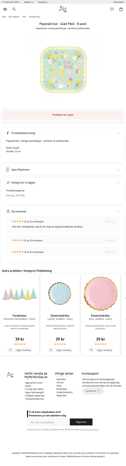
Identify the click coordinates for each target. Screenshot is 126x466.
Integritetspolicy (65, 392)
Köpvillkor (61, 379)
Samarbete (62, 389)
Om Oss (60, 382)
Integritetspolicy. (90, 429)
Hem (4, 17)
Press (59, 385)
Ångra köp (61, 395)
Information (119, 2)
